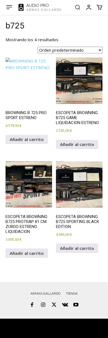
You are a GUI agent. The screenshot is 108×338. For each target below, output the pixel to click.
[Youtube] (75, 305)
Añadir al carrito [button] (27, 139)
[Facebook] (32, 305)
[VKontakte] (65, 305)
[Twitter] (54, 305)
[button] (77, 7)
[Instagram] (43, 305)
